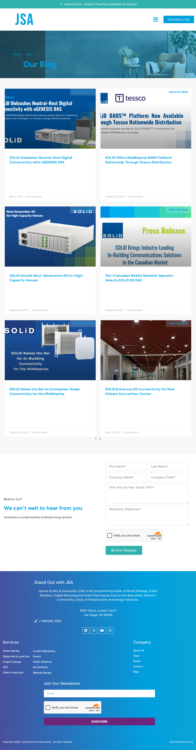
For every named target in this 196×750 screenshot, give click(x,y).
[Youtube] (102, 630)
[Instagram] (110, 630)
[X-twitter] (94, 630)
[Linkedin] (85, 630)
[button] (155, 20)
